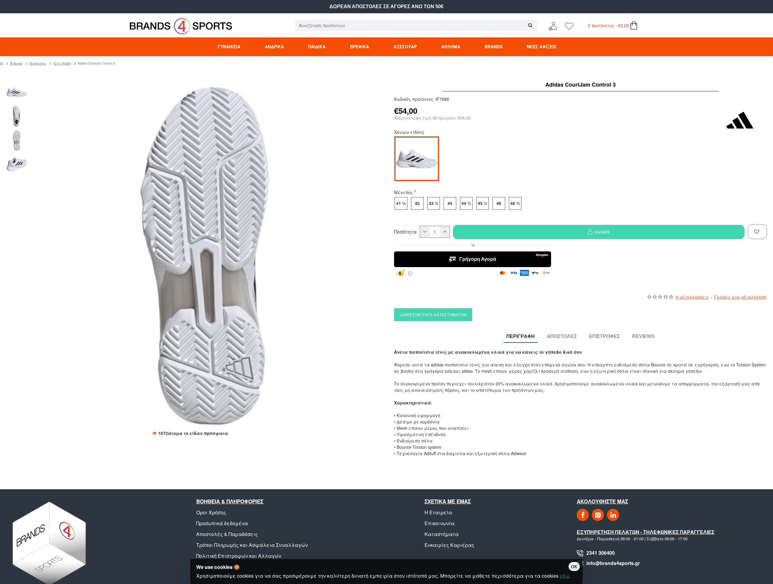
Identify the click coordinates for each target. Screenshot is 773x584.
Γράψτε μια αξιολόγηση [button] (740, 297)
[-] (425, 232)
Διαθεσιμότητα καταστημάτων (433, 315)
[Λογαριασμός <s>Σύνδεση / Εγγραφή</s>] (554, 25)
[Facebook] (583, 515)
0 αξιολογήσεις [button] (692, 297)
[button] (18, 84)
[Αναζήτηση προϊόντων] (530, 25)
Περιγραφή (520, 336)
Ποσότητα (405, 232)
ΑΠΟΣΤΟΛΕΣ (562, 336)
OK (574, 566)
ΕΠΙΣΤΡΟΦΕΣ (604, 336)
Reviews (643, 336)
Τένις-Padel (62, 63)
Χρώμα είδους (409, 132)
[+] (445, 232)
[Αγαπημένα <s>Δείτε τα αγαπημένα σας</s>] (570, 25)
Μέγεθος (403, 192)
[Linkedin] (613, 515)
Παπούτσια (37, 63)
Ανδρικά (16, 63)
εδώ (564, 575)
